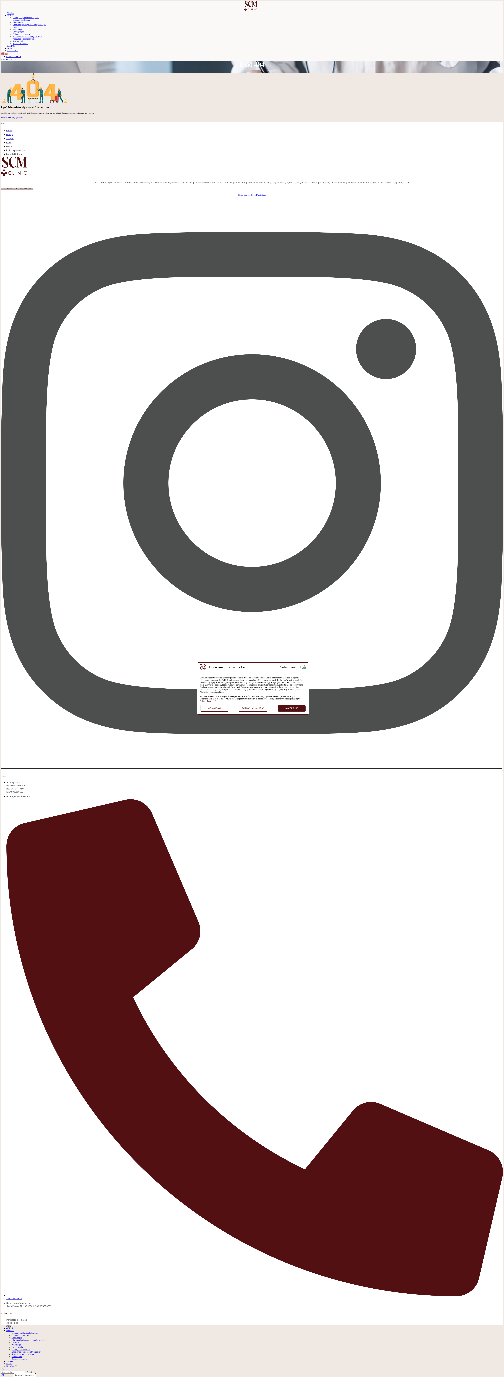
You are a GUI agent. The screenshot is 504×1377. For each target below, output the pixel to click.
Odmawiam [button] (214, 708)
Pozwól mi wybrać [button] (253, 708)
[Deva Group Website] (302, 667)
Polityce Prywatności (208, 701)
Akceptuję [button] (291, 708)
